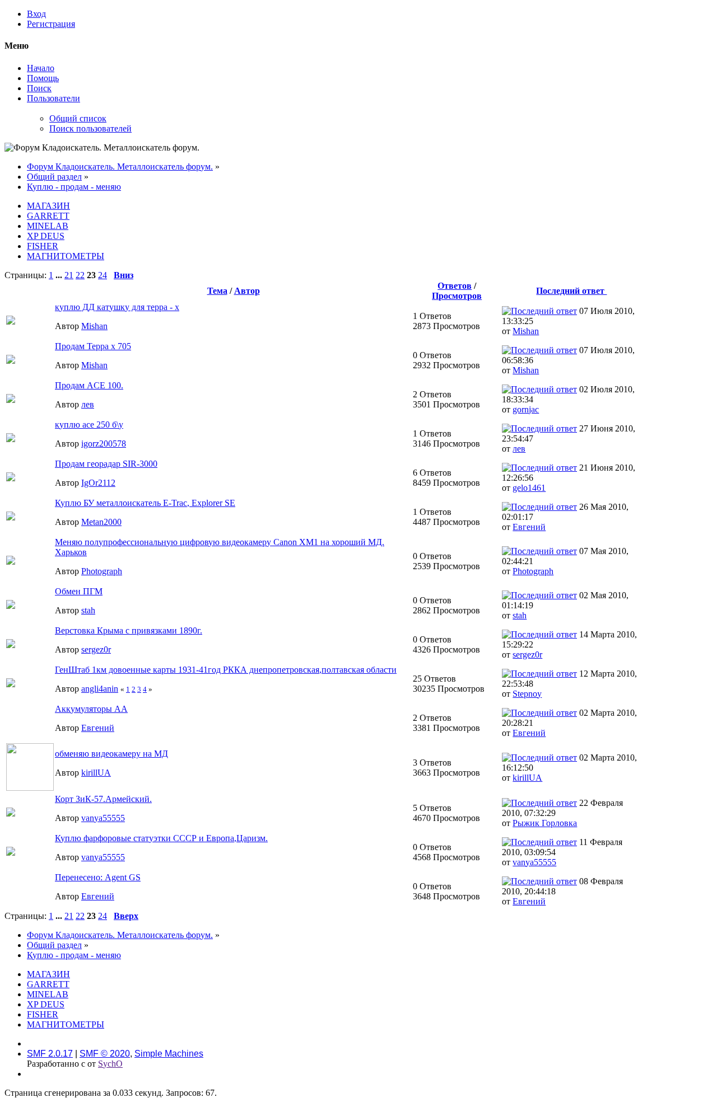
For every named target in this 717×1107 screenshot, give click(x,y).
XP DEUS (45, 236)
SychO (110, 1063)
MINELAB (47, 226)
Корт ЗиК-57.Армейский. (103, 799)
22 (80, 275)
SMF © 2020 (105, 1053)
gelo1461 (529, 487)
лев (87, 404)
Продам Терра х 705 (93, 346)
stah (88, 610)
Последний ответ (571, 290)
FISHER (42, 246)
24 (102, 275)
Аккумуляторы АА (91, 709)
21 (68, 275)
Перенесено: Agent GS (98, 877)
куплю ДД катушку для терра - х (117, 307)
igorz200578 (103, 443)
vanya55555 (103, 818)
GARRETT (48, 216)
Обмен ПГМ (79, 591)
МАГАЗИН (48, 205)
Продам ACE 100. (89, 385)
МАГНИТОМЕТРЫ (65, 256)
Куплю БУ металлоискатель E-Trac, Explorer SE (145, 503)
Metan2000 (101, 522)
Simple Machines (168, 1053)
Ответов (454, 285)
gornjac (526, 409)
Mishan (94, 326)
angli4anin (99, 688)
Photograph (101, 571)
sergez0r (96, 649)
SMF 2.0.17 (50, 1053)
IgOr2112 (98, 482)
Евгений (529, 527)
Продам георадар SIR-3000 (106, 463)
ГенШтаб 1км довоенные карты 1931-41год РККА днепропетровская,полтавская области (226, 669)
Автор (247, 290)
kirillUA (96, 772)
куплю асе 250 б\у (89, 424)
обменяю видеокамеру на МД (111, 753)
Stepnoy (527, 693)
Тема (217, 290)
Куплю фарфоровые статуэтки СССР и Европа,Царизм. (161, 838)
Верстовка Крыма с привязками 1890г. (128, 630)
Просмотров (457, 296)
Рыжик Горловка (545, 823)
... (59, 275)
